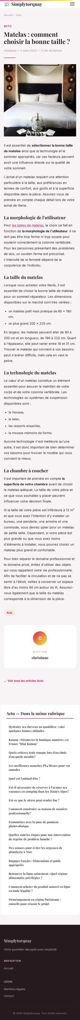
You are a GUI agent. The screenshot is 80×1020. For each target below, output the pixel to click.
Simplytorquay (23, 4)
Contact (9, 995)
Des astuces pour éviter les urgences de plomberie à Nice (35, 850)
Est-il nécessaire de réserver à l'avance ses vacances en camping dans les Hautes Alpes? (39, 789)
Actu (19, 15)
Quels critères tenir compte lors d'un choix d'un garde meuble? (38, 755)
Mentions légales (14, 989)
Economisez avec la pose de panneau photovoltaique (33, 824)
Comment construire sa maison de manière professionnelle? (38, 811)
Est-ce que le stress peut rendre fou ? (34, 800)
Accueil (8, 15)
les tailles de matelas (27, 225)
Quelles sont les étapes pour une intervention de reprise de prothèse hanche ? (39, 837)
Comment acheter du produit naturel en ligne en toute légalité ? (39, 889)
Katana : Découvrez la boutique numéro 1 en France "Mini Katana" (39, 742)
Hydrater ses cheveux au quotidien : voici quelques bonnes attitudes (37, 729)
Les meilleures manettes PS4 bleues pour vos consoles (39, 768)
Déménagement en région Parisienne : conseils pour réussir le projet (35, 902)
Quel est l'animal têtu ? (24, 778)
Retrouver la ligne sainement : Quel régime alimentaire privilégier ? (38, 876)
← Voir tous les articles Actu (23, 681)
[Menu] (72, 4)
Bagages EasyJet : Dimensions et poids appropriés (35, 863)
